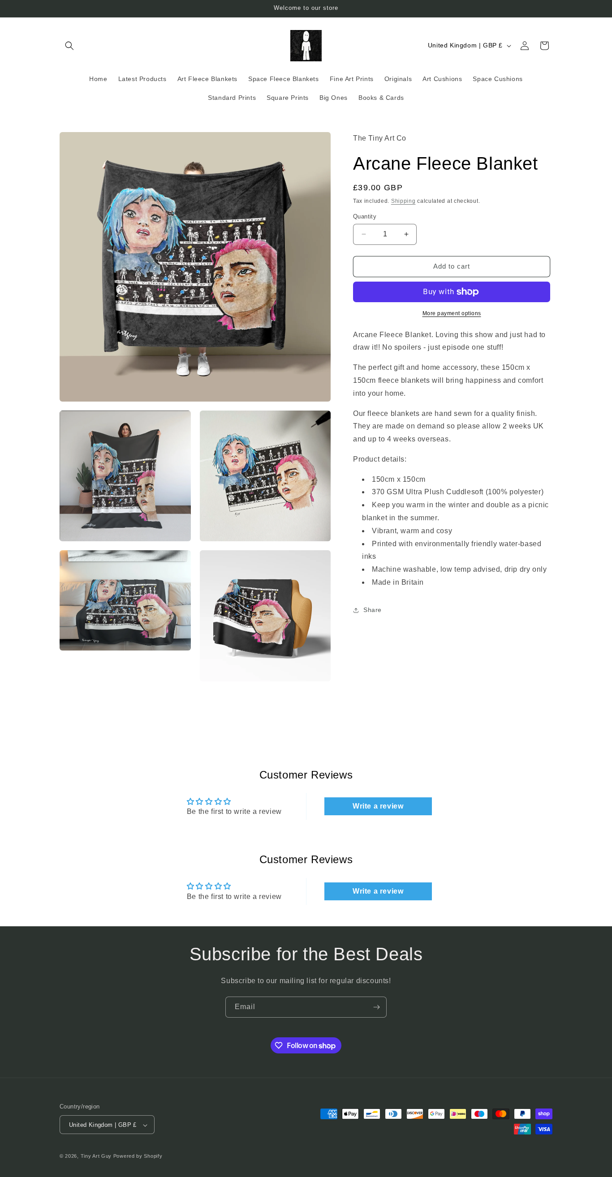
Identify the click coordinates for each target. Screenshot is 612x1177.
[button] (69, 46)
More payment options (451, 313)
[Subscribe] (376, 1007)
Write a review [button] (378, 806)
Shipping (403, 201)
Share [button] (372, 609)
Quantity (364, 216)
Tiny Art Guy (96, 1156)
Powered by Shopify (138, 1156)
